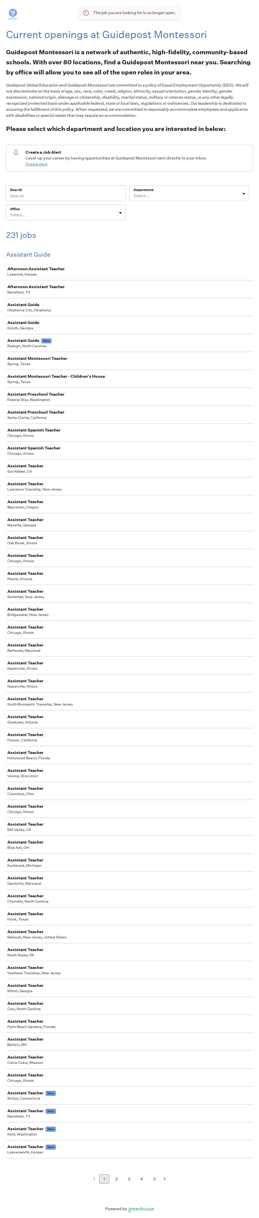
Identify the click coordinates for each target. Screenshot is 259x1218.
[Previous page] (94, 1179)
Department (144, 190)
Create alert (37, 164)
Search (16, 190)
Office (15, 209)
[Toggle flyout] (244, 194)
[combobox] (10, 215)
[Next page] (165, 1179)
